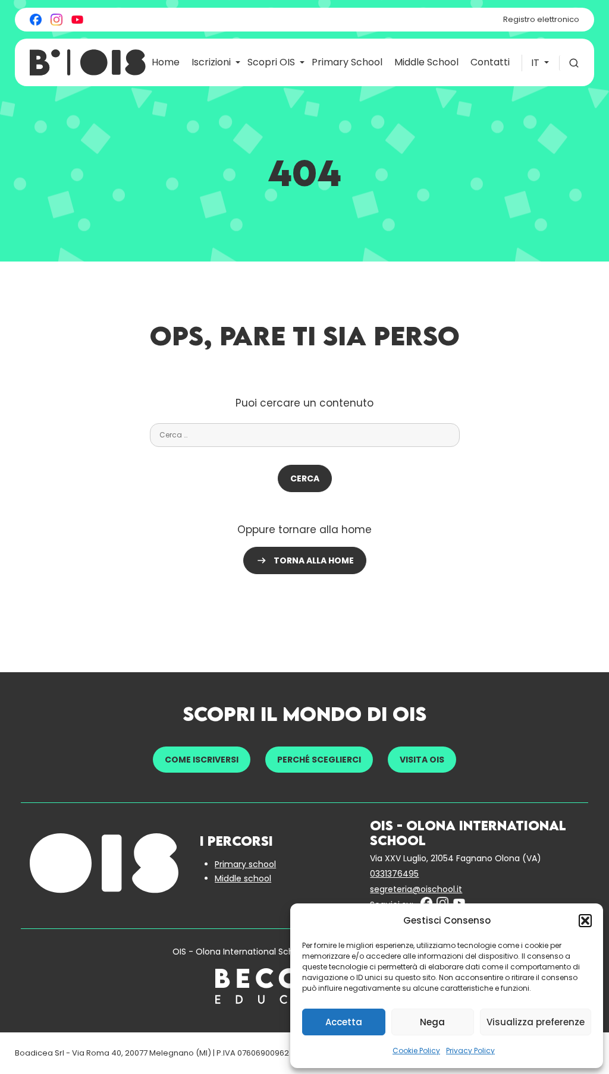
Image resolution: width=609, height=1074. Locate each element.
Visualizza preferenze (535, 1022)
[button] (585, 921)
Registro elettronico (541, 19)
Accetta (343, 1022)
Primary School (347, 62)
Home (166, 62)
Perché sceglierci (319, 760)
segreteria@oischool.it (416, 889)
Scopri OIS (271, 62)
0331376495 (394, 874)
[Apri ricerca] (569, 63)
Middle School (426, 62)
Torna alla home (314, 560)
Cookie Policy (416, 1050)
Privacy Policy (470, 1050)
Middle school (243, 878)
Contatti (490, 62)
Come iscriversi (201, 760)
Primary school (245, 864)
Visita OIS (422, 760)
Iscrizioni (211, 62)
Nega (432, 1022)
